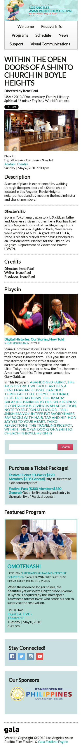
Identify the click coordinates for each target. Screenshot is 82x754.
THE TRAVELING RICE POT (50, 425)
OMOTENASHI (24, 566)
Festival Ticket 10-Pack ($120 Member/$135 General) (31, 477)
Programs (20, 35)
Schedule (43, 35)
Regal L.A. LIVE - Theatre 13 (19, 616)
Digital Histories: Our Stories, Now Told (34, 339)
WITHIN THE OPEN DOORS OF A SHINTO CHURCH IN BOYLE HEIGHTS (38, 431)
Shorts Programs (16, 343)
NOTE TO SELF (16, 409)
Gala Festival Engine (53, 741)
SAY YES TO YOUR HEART (24, 421)
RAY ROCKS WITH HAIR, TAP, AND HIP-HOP (39, 417)
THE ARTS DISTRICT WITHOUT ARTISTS (39, 384)
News (63, 35)
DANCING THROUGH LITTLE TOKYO (33, 392)
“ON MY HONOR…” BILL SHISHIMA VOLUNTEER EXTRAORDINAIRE (39, 411)
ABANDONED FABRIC (48, 382)
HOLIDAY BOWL (28, 398)
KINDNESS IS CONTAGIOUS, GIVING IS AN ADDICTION (40, 404)
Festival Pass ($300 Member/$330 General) (35, 490)
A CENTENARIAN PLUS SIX (35, 388)
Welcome (25, 26)
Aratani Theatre (16, 164)
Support (16, 43)
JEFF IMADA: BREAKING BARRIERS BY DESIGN (34, 400)
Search (65, 447)
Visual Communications (50, 43)
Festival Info (51, 26)
